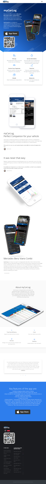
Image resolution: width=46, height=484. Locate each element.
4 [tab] (25, 375)
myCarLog (9, 133)
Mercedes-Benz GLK (17, 463)
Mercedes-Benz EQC (17, 451)
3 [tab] (23, 375)
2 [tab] (22, 375)
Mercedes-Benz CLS (17, 472)
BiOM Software (30, 482)
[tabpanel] (23, 364)
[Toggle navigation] (42, 1)
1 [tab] (20, 375)
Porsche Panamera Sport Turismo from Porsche (7, 452)
